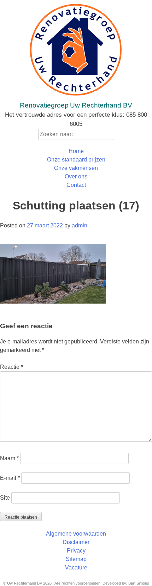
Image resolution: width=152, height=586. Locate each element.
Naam (9, 458)
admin (79, 225)
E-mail (10, 478)
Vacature (76, 567)
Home (76, 151)
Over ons (76, 176)
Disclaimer (76, 542)
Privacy (76, 551)
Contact (76, 185)
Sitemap (76, 559)
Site (5, 498)
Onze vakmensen (76, 168)
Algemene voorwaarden (76, 534)
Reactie (11, 367)
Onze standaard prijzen (76, 160)
